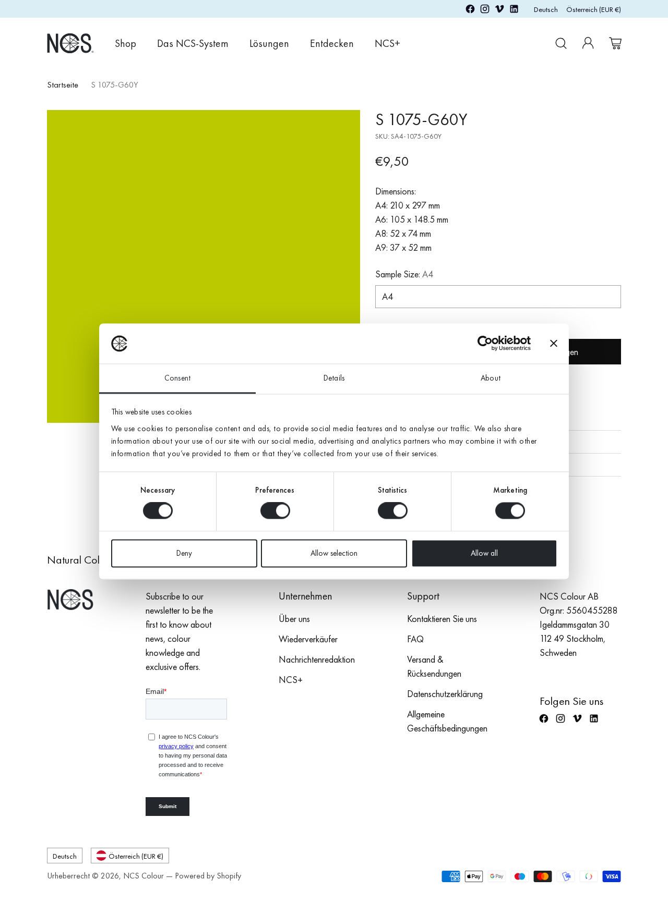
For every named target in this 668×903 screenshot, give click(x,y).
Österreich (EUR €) (593, 9)
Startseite (62, 84)
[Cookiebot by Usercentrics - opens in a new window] (485, 343)
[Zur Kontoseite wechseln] (588, 43)
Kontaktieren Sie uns (442, 619)
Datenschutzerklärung (445, 694)
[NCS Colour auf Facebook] (470, 11)
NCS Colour (143, 875)
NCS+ (291, 680)
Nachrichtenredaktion (317, 659)
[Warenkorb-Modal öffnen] (615, 43)
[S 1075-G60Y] (203, 266)
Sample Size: (404, 274)
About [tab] (490, 378)
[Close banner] (553, 343)
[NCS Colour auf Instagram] (485, 11)
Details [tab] (334, 378)
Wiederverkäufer (308, 639)
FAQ (415, 639)
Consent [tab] (177, 378)
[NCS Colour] (70, 43)
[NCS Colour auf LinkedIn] (514, 11)
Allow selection (334, 553)
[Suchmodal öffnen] (561, 43)
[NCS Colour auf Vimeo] (499, 11)
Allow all (484, 553)
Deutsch (546, 9)
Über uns (294, 619)
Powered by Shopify (208, 875)
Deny (184, 553)
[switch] (275, 511)
